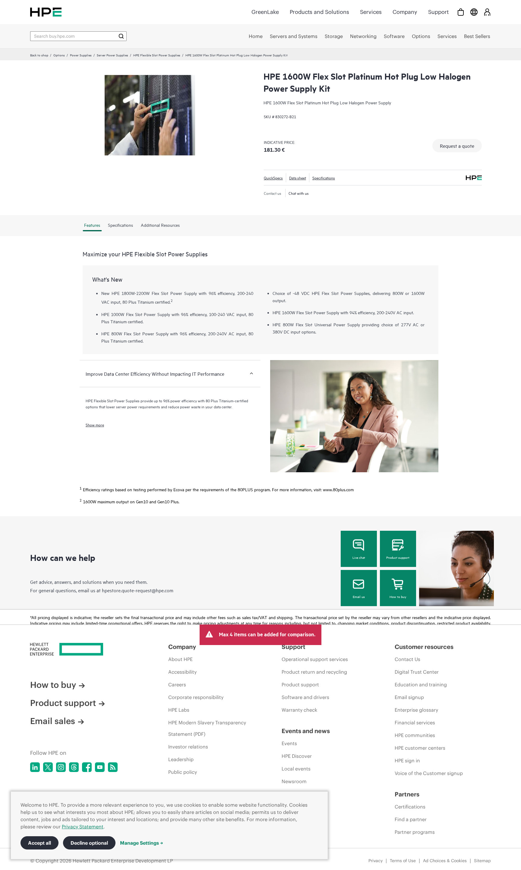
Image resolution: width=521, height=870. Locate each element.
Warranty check (299, 710)
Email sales (52, 721)
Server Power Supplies (112, 54)
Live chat (358, 557)
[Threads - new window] (74, 767)
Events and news (306, 731)
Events (289, 743)
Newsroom (294, 781)
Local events (296, 769)
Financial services (415, 723)
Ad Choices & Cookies (445, 860)
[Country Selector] (474, 12)
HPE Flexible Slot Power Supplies (156, 54)
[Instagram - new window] (61, 767)
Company (405, 11)
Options (59, 54)
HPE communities (415, 735)
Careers (177, 685)
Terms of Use (403, 860)
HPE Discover (297, 756)
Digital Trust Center (417, 672)
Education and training (421, 685)
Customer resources (424, 646)
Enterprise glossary (416, 710)
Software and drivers (305, 697)
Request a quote (457, 145)
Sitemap (482, 860)
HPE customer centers (420, 748)
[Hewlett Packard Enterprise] (46, 12)
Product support (397, 557)
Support (438, 11)
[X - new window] (48, 767)
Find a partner (411, 819)
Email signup (409, 697)
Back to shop (39, 54)
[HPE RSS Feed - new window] (113, 767)
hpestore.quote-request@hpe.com (137, 590)
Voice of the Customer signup (429, 773)
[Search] (121, 36)
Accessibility (182, 672)
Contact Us (407, 659)
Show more (95, 424)
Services (371, 11)
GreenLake (265, 11)
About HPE (180, 659)
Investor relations (188, 747)
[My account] (487, 12)
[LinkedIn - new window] (35, 767)
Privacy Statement (82, 827)
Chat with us (299, 193)
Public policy (182, 772)
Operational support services (315, 659)
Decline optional (89, 843)
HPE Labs (178, 710)
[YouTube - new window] (100, 767)
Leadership (181, 759)
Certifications (410, 807)
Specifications (323, 177)
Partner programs (415, 832)
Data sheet (297, 177)
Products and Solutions (319, 11)
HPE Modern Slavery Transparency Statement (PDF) (207, 728)
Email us (359, 596)
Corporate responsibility (195, 697)
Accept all (39, 843)
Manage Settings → (141, 843)
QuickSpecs (273, 177)
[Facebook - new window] (87, 767)
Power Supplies (81, 54)
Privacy (375, 860)
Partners (407, 794)
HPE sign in (407, 761)
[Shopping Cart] (460, 12)
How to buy (398, 596)
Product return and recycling (314, 672)
